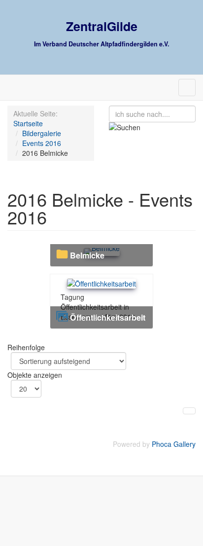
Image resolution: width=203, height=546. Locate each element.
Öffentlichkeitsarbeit (107, 317)
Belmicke (87, 255)
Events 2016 (41, 143)
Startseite (28, 123)
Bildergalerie (41, 133)
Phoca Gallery (174, 444)
